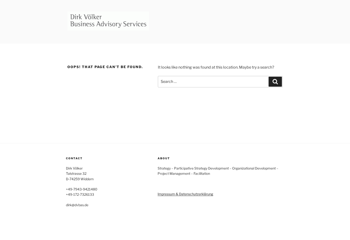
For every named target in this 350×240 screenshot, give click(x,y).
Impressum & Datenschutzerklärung (185, 194)
